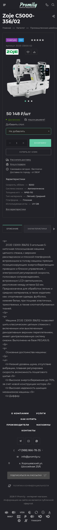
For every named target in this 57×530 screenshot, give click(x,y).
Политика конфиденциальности (31, 486)
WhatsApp (36, 441)
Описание (12, 229)
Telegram (20, 441)
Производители (17, 424)
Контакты (28, 430)
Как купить (28, 419)
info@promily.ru (30, 456)
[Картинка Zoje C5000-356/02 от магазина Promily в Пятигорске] (28, 78)
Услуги (41, 413)
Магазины (43, 424)
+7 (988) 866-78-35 (29, 450)
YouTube (28, 441)
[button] (25, 101)
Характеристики (37, 229)
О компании (20, 413)
